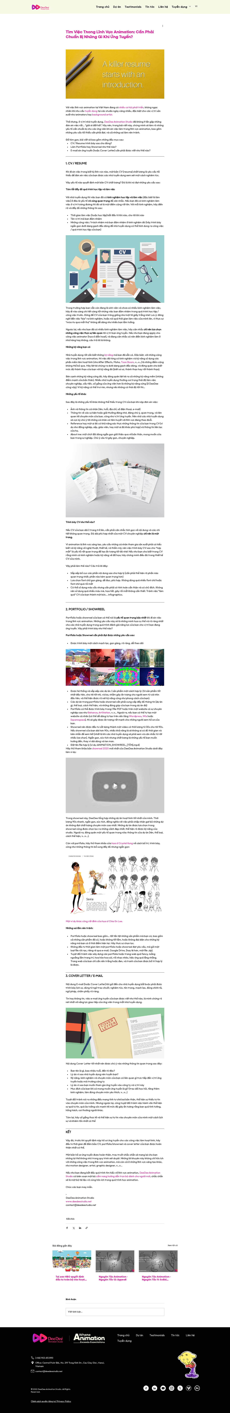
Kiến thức (70, 1219)
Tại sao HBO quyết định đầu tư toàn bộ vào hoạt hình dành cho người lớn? (71, 1278)
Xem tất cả (173, 1246)
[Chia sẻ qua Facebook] (67, 1228)
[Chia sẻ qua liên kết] (86, 1228)
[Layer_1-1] (171, 1388)
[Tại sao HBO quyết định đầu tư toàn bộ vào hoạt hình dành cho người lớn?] (71, 1261)
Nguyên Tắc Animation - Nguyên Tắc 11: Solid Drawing (156, 1278)
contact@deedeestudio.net (48, 1371)
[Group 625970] (154, 1388)
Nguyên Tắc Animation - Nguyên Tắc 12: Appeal (113, 1278)
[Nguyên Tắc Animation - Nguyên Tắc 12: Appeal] (115, 1261)
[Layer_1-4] (197, 1388)
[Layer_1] (163, 1388)
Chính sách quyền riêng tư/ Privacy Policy (51, 1401)
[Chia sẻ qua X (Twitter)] (73, 1228)
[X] (180, 1388)
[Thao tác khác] (162, 25)
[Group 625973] (146, 1388)
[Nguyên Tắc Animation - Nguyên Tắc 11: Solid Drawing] (158, 1261)
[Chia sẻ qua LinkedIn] (80, 1228)
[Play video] (115, 785)
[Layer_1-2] (188, 1388)
